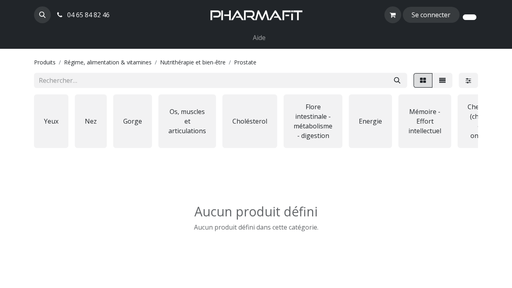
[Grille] (423, 80)
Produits (45, 62)
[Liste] (442, 80)
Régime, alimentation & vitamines (108, 62)
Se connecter (431, 14)
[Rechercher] (397, 80)
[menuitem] (246, 33)
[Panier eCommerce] (392, 14)
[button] (42, 14)
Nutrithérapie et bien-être (193, 62)
